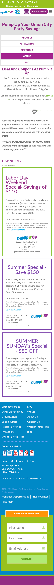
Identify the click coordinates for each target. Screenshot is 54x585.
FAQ (27, 62)
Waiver (31, 411)
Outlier (4, 492)
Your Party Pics (20, 6)
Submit (27, 559)
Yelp (25, 452)
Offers (27, 56)
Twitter (10, 452)
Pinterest (31, 452)
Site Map (8, 501)
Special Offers (9, 421)
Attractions (27, 44)
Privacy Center (40, 496)
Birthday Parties (11, 406)
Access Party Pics (11, 426)
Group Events (9, 416)
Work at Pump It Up (38, 426)
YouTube (15, 452)
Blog (29, 431)
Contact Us (33, 421)
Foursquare (20, 452)
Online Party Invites (13, 436)
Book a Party (39, 11)
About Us (27, 37)
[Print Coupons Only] (41, 114)
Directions (9, 6)
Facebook (4, 452)
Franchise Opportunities (15, 496)
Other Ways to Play (12, 411)
